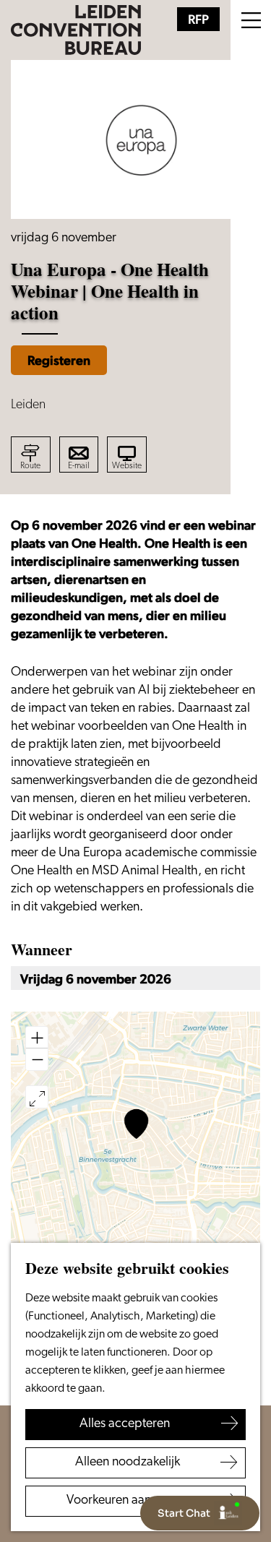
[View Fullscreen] (37, 1097)
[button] (136, 1124)
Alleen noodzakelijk (127, 1462)
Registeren (58, 360)
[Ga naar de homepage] (76, 30)
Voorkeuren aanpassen (127, 1500)
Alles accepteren (124, 1424)
